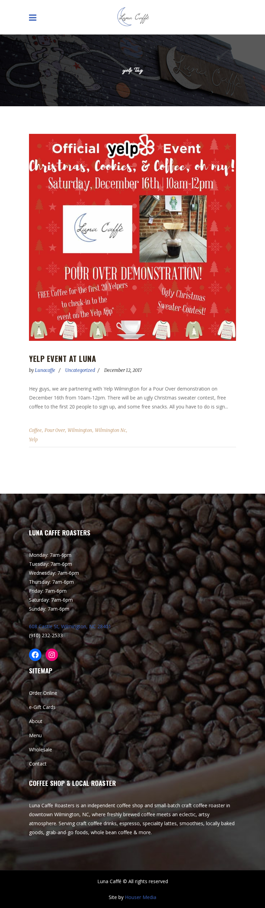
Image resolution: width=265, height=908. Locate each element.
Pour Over (55, 430)
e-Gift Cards (42, 707)
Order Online (43, 693)
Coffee (35, 430)
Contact (38, 763)
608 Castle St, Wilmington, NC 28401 (70, 626)
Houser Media (140, 897)
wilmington (80, 430)
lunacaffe (45, 370)
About (35, 721)
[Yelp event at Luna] (132, 237)
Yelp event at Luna (62, 358)
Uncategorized (80, 370)
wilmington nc (110, 430)
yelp (33, 440)
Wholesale (40, 749)
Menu (35, 735)
